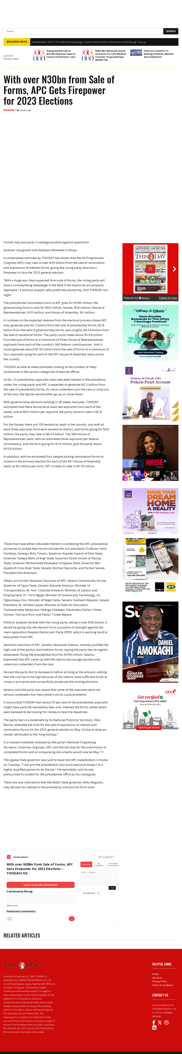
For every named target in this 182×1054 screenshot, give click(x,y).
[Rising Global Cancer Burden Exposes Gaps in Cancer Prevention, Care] (39, 55)
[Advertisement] (61, 823)
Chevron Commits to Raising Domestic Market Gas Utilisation (159, 53)
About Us (157, 977)
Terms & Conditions (162, 985)
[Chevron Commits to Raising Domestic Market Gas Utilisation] (136, 52)
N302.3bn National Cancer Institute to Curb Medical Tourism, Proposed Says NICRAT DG (110, 55)
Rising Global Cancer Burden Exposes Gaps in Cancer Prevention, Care (61, 53)
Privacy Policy (159, 981)
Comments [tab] (86, 864)
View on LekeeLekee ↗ (106, 857)
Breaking (9, 110)
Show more (12, 905)
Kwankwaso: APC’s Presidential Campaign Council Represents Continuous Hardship (82, 42)
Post (112, 888)
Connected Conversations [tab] (113, 864)
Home (155, 974)
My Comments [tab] (99, 864)
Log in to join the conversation (41, 885)
